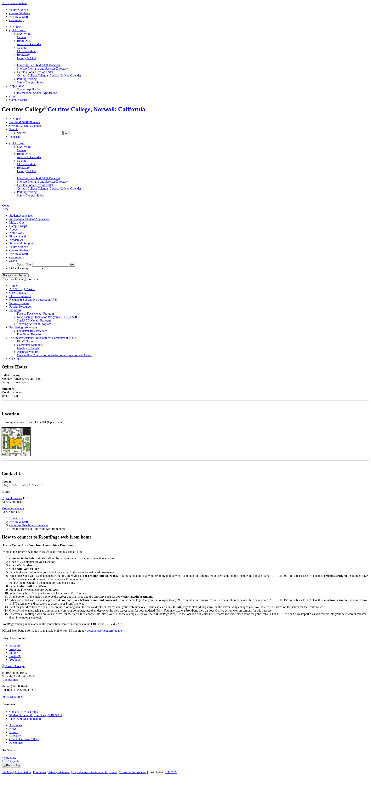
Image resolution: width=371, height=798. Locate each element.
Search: (22, 132)
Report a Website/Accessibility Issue (94, 772)
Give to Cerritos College (24, 739)
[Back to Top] (11, 765)
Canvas (21, 37)
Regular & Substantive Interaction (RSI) (33, 299)
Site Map (7, 772)
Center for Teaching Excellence (28, 525)
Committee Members (30, 344)
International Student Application (37, 92)
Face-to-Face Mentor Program (35, 313)
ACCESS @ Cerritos (22, 289)
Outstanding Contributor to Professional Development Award (54, 355)
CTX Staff (15, 358)
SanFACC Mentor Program (34, 320)
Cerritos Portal (35, 72)
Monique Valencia (13, 508)
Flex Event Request (29, 334)
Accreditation (22, 772)
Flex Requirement (20, 296)
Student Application (29, 89)
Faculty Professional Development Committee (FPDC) (42, 337)
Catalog (21, 47)
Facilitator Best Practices (32, 331)
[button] (13, 129)
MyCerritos (24, 33)
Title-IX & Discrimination (25, 718)
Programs (15, 310)
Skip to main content (14, 3)
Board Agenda (10, 761)
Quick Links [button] (17, 30)
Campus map (11, 679)
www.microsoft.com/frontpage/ (103, 630)
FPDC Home (25, 341)
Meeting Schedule (28, 348)
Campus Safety (30, 82)
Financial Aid (17, 236)
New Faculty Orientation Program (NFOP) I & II (47, 317)
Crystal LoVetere (12, 498)
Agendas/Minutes (27, 351)
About (13, 229)
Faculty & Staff (18, 16)
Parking (27, 79)
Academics (16, 240)
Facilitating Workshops (23, 327)
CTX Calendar (18, 292)
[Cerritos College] (13, 666)
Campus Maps (18, 99)
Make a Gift (16, 222)
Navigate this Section (15, 275)
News (12, 728)
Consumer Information (132, 772)
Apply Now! (9, 758)
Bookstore (23, 54)
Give (12, 96)
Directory (15, 735)
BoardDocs (24, 40)
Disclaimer (39, 772)
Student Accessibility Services (27, 715)
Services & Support (21, 243)
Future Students (18, 9)
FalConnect (16, 742)
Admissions (16, 233)
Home (13, 285)
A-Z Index (15, 26)
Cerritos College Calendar (49, 75)
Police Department (13, 696)
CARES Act (54, 715)
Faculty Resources (20, 306)
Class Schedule (26, 51)
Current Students (19, 13)
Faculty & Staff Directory (38, 65)
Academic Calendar (29, 44)
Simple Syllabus (19, 303)
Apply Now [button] (17, 86)
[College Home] (94, 109)
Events (13, 732)
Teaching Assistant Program (34, 324)
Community (16, 20)
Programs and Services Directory (42, 68)
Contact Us (16, 711)
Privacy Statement (59, 772)
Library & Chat (26, 58)
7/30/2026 (171, 772)
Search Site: (24, 264)
